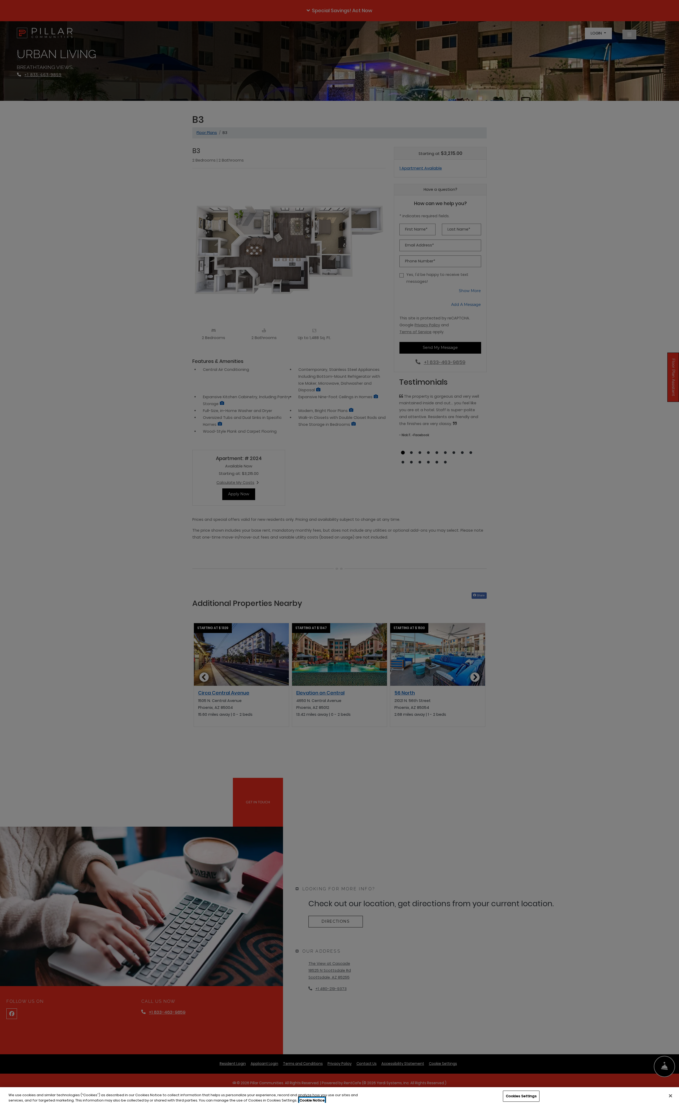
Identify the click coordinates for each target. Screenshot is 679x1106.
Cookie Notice (312, 1100)
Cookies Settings (521, 1096)
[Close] (670, 1095)
